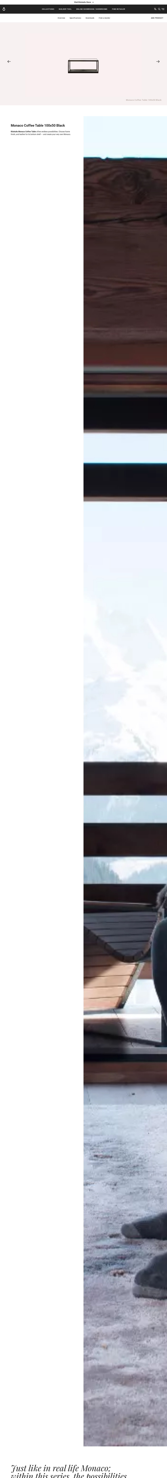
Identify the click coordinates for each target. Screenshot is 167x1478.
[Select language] (155, 9)
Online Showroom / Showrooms (91, 9)
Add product (157, 18)
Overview (61, 18)
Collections (48, 9)
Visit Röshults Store (82, 2)
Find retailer (118, 9)
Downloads (90, 18)
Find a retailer (104, 18)
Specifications (75, 18)
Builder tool (65, 9)
